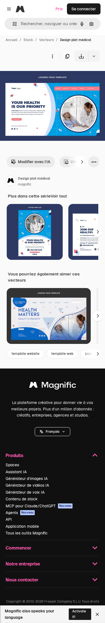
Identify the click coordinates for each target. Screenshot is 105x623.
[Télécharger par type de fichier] (93, 56)
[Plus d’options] (52, 56)
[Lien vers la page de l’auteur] (11, 181)
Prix (59, 8)
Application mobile (22, 526)
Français (52, 431)
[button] (52, 431)
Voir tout (59, 196)
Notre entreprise (23, 564)
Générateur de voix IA (25, 492)
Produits (14, 455)
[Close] (97, 614)
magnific (24, 184)
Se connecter (83, 8)
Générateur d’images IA (27, 478)
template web (62, 353)
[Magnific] (52, 386)
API (9, 519)
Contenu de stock (22, 498)
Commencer (18, 548)
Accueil (11, 40)
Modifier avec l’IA (34, 161)
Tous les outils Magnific (27, 533)
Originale (37, 74)
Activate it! (79, 614)
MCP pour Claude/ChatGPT (38, 505)
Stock (28, 40)
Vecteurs (46, 40)
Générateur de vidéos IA (27, 485)
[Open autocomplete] (12, 24)
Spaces (12, 464)
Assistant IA (16, 471)
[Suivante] (82, 161)
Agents (20, 512)
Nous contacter (22, 579)
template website (25, 353)
